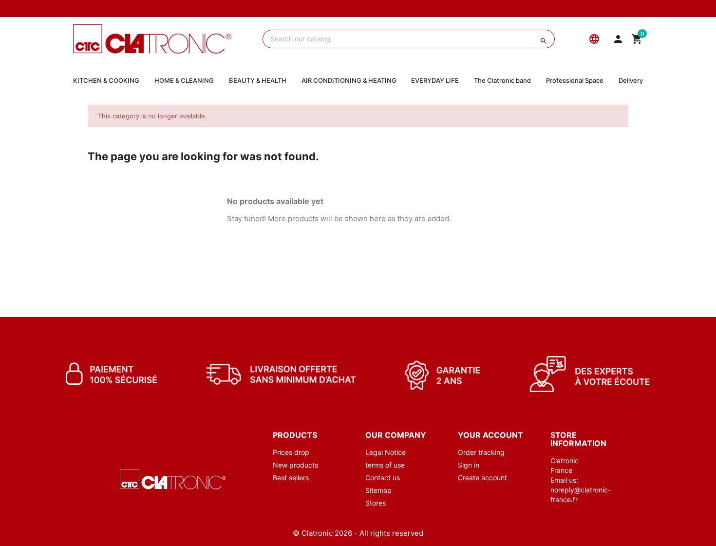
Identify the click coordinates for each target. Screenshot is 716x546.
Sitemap (378, 490)
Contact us (382, 477)
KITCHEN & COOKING (106, 80)
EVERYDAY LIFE (435, 80)
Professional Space (574, 80)
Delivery (631, 80)
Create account (482, 477)
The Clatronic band (502, 80)
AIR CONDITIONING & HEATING (348, 80)
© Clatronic (313, 533)
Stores (375, 503)
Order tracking (481, 452)
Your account (490, 435)
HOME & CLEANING (184, 80)
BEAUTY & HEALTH (257, 80)
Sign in (468, 465)
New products (295, 465)
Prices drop (291, 452)
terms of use (385, 465)
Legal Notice (385, 452)
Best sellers (291, 477)
